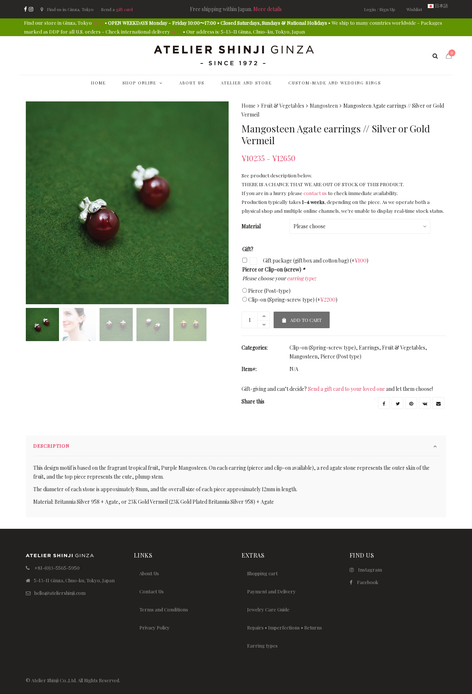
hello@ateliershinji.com (60, 593)
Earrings (369, 347)
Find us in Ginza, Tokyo (70, 9)
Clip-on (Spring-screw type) (292, 299)
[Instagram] (31, 9)
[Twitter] (397, 403)
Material (251, 226)
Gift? (247, 249)
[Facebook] (25, 9)
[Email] (438, 403)
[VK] (425, 403)
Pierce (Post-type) (269, 290)
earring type (301, 278)
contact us (315, 193)
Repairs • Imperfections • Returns (284, 627)
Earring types (262, 645)
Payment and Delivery (271, 591)
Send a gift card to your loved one (346, 388)
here (98, 23)
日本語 (441, 5)
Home (249, 105)
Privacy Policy (154, 627)
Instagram (370, 569)
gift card (124, 9)
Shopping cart (262, 573)
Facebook (367, 582)
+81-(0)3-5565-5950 (57, 568)
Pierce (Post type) (340, 356)
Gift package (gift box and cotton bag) (315, 260)
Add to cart (301, 317)
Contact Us (151, 591)
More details (267, 9)
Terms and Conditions (163, 609)
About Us (149, 573)
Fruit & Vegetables (282, 105)
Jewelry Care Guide (268, 609)
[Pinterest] (411, 403)
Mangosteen (324, 105)
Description (51, 446)
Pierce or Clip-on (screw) (273, 269)
